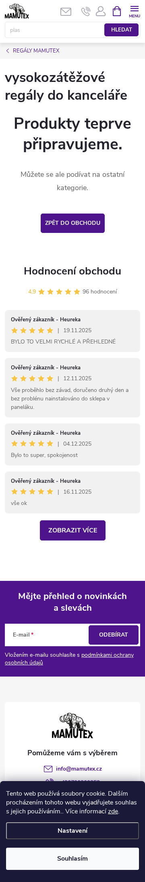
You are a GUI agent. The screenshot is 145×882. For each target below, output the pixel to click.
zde (113, 811)
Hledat (121, 30)
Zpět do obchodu (72, 223)
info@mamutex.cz (79, 769)
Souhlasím (72, 858)
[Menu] (134, 10)
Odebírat (113, 635)
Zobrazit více (72, 530)
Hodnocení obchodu (72, 271)
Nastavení (72, 830)
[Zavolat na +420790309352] (86, 11)
